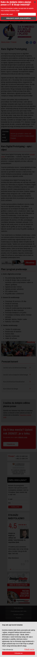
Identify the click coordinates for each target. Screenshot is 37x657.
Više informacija (8, 649)
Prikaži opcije (29, 649)
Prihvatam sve (19, 653)
